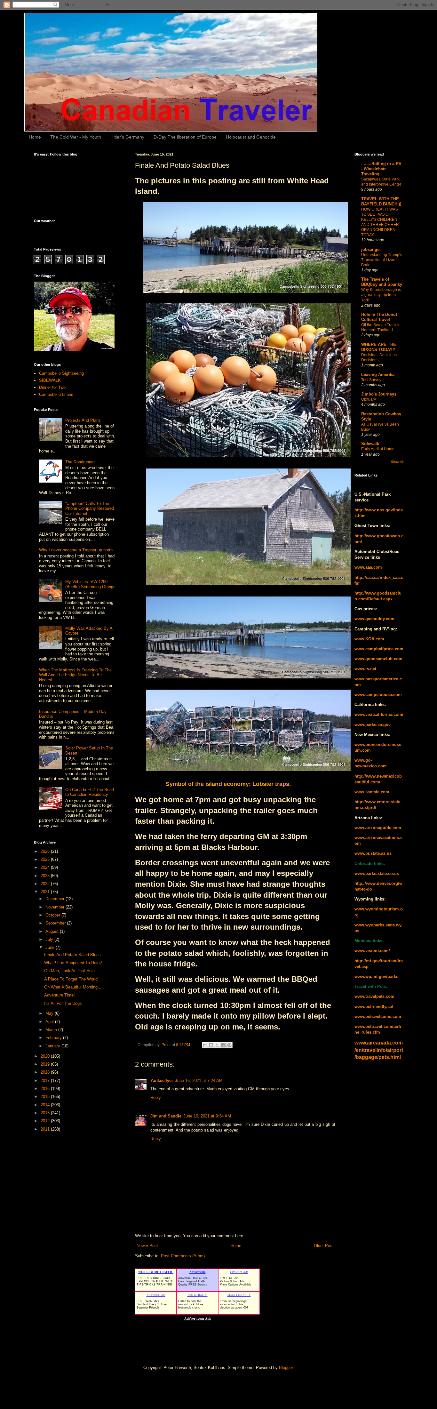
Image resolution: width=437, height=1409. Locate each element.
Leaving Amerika (377, 374)
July (49, 939)
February (54, 1037)
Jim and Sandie (165, 1116)
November (55, 907)
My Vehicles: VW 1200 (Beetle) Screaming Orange (90, 584)
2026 (46, 851)
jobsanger (371, 249)
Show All (397, 461)
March (51, 1029)
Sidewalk (370, 443)
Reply (155, 1097)
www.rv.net (365, 668)
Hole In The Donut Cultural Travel (379, 317)
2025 (46, 859)
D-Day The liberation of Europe (185, 137)
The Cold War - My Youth (75, 137)
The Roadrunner (80, 462)
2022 (46, 883)
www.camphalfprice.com (378, 648)
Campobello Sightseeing (61, 373)
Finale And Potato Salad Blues (72, 954)
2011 (46, 1129)
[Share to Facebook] (223, 1045)
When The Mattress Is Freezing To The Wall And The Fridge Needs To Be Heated (75, 675)
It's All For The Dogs (63, 1003)
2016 (46, 1088)
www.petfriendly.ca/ (373, 1006)
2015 (46, 1096)
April (50, 1021)
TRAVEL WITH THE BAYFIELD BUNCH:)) (381, 201)
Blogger (286, 1367)
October (53, 915)
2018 (46, 1072)
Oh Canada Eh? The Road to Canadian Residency (89, 792)
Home (35, 137)
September (56, 923)
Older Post (324, 1245)
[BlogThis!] (211, 1045)
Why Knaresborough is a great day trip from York (381, 294)
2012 (46, 1120)
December (55, 898)
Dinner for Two (52, 387)
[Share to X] (217, 1045)
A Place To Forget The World (71, 979)
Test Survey (371, 380)
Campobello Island (56, 394)
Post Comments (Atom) (183, 1255)
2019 (46, 1064)
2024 (46, 867)
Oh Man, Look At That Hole (69, 970)
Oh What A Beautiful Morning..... (74, 987)
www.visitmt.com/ (372, 950)
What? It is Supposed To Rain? (73, 962)
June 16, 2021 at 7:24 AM (199, 1080)
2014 (46, 1104)
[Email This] (205, 1045)
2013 (46, 1112)
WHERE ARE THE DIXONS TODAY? (378, 347)
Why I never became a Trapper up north (76, 550)
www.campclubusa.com (378, 694)
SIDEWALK (50, 380)
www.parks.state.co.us (376, 873)
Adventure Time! (59, 995)
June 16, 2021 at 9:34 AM (207, 1116)
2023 (46, 875)
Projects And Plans (83, 420)
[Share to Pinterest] (229, 1045)
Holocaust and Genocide (251, 137)
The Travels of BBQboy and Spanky (381, 282)
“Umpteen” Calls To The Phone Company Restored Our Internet (89, 508)
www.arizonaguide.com (377, 827)
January (53, 1046)
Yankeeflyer (161, 1080)
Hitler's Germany (127, 137)
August (52, 931)
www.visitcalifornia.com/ (378, 714)
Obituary (368, 399)
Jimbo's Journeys (378, 394)
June (50, 947)
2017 (46, 1080)
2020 (46, 1056)
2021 (46, 891)
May (50, 1013)
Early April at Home (377, 449)
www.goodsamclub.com (378, 658)
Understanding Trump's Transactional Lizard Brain (381, 259)
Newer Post (147, 1245)
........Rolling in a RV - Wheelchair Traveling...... (381, 168)
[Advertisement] (59, 1238)
